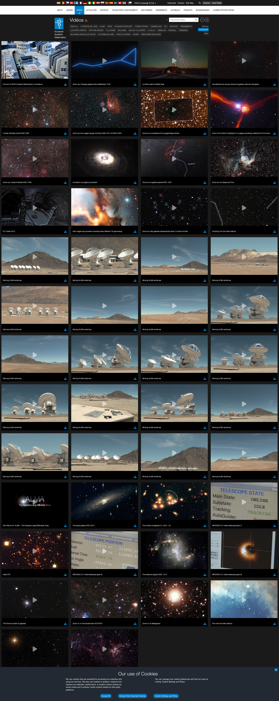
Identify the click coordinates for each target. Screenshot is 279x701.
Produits (188, 10)
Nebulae (162, 30)
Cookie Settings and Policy (166, 696)
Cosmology (156, 26)
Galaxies (122, 30)
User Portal (216, 3)
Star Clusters (123, 34)
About (60, 10)
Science (206, 3)
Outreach (175, 10)
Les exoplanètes (78, 30)
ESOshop (104, 10)
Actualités (91, 10)
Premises (183, 30)
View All (74, 26)
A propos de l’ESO (89, 26)
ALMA (102, 26)
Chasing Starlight (123, 26)
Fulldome (110, 30)
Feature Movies (96, 30)
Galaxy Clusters (137, 30)
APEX (110, 26)
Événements (161, 10)
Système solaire (106, 34)
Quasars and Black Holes (82, 34)
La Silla (151, 30)
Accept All (106, 696)
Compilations (141, 26)
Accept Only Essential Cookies (132, 696)
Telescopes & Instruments (125, 10)
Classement (203, 29)
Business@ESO (203, 10)
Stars (135, 34)
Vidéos (79, 10)
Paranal (172, 30)
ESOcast (174, 26)
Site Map (190, 3)
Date (206, 33)
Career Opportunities (223, 10)
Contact (181, 3)
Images (69, 10)
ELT (165, 26)
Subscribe (171, 3)
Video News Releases (151, 34)
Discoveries (146, 10)
